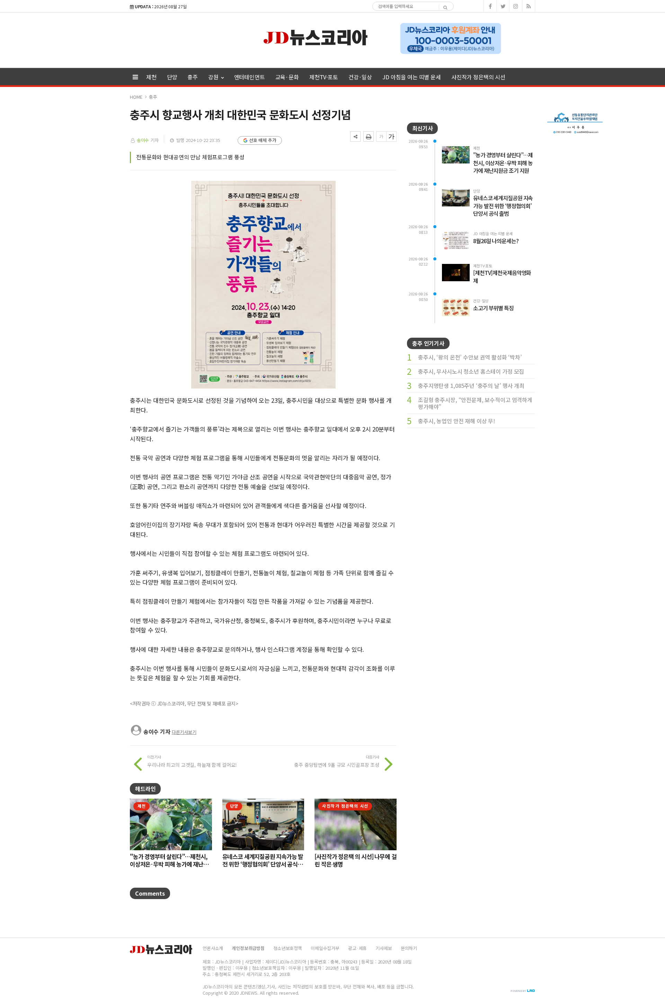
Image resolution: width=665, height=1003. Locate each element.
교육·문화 (287, 77)
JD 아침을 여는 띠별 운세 (411, 77)
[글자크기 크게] (391, 136)
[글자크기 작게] (381, 136)
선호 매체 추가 (262, 140)
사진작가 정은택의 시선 (478, 77)
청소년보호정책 (287, 948)
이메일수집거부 (325, 948)
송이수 (143, 140)
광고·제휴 (357, 948)
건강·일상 (360, 77)
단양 (172, 77)
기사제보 (383, 948)
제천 (151, 77)
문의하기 (409, 948)
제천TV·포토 (323, 77)
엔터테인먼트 (249, 77)
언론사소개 (213, 948)
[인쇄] (368, 136)
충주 (192, 77)
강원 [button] (214, 77)
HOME (136, 97)
